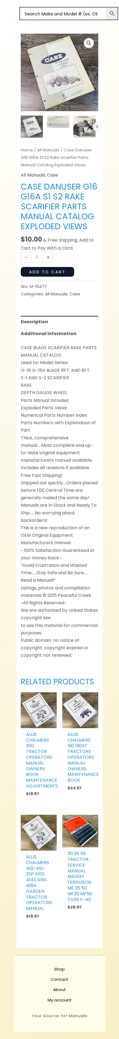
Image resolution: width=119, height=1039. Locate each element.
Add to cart (47, 272)
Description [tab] (34, 322)
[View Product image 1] (32, 127)
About (59, 989)
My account (60, 1000)
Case (52, 175)
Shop (59, 969)
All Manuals (48, 150)
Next (97, 126)
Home (27, 150)
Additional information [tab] (48, 333)
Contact (59, 979)
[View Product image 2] (58, 122)
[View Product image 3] (84, 127)
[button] (89, 43)
